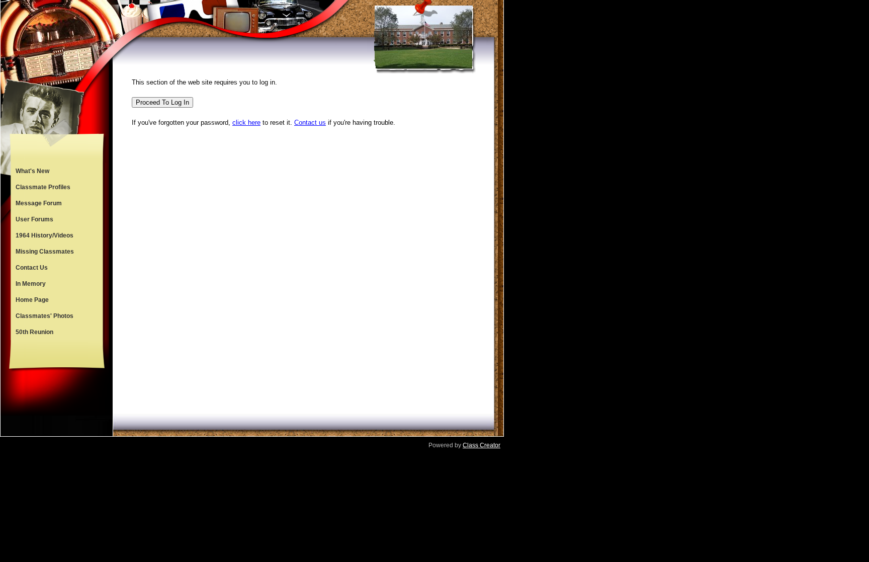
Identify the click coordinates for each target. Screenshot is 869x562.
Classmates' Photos (44, 315)
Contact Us (32, 267)
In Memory (31, 283)
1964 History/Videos (44, 235)
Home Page (32, 299)
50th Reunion (34, 332)
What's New (32, 171)
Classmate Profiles (43, 187)
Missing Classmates (45, 251)
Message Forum (39, 203)
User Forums (34, 219)
